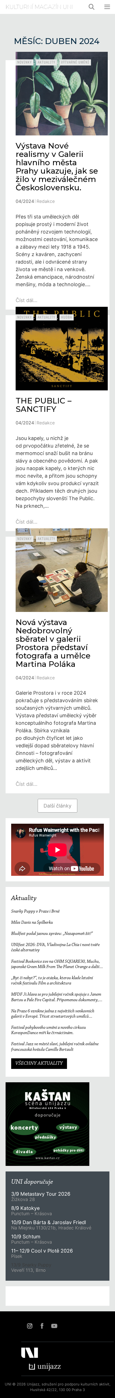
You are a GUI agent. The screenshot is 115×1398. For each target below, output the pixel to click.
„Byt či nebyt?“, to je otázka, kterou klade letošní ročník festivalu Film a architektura (52, 981)
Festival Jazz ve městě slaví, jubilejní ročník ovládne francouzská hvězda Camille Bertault (55, 1047)
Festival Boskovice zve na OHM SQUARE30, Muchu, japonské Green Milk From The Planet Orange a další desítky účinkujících (55, 964)
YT (54, 1325)
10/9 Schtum (25, 1236)
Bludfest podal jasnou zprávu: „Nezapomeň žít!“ (52, 934)
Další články (57, 806)
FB (42, 1325)
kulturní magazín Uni (39, 7)
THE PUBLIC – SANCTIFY (43, 405)
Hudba (66, 317)
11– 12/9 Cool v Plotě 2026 (42, 1251)
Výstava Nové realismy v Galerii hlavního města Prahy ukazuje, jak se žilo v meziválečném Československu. (57, 166)
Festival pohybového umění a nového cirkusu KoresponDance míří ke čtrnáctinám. (48, 1030)
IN (29, 1325)
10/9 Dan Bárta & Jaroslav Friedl (49, 1222)
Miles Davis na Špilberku (32, 922)
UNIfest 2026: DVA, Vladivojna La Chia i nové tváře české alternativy (55, 947)
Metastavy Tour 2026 (40, 1194)
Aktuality (46, 62)
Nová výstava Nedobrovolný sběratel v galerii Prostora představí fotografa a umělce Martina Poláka (53, 643)
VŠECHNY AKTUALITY (39, 1063)
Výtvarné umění (75, 62)
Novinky (24, 62)
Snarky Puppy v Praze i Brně (35, 911)
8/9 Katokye (25, 1208)
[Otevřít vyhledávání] (92, 7)
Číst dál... (26, 300)
